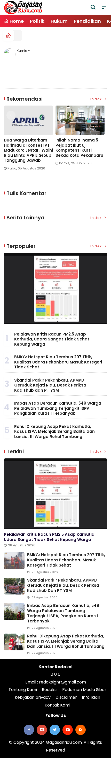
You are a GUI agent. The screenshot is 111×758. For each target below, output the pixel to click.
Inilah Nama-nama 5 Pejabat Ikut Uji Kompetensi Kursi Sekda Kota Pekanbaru (79, 148)
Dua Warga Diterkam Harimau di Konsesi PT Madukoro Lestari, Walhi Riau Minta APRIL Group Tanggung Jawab (28, 150)
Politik (37, 21)
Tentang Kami (23, 690)
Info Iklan (91, 697)
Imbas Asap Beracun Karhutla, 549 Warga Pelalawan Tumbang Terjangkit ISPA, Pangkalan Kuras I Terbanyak (57, 408)
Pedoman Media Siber (84, 690)
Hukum (59, 21)
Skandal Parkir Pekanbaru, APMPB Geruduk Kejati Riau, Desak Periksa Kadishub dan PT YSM (50, 385)
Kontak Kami (57, 705)
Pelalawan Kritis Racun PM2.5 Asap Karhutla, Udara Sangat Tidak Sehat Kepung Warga (51, 339)
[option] (30, 140)
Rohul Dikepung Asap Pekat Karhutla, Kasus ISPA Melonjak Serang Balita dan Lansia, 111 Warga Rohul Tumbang (54, 431)
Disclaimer (66, 697)
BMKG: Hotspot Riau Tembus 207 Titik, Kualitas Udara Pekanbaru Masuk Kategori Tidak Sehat (58, 362)
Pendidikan (87, 21)
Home (16, 21)
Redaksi (49, 690)
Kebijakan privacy (33, 697)
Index (97, 99)
